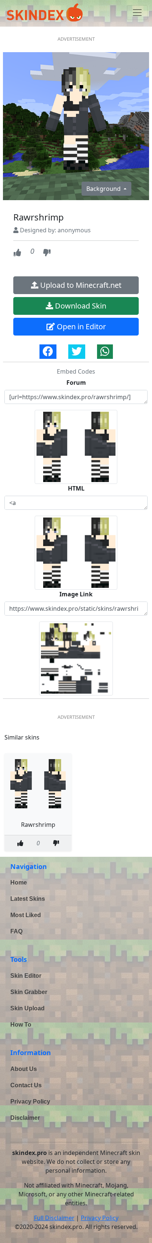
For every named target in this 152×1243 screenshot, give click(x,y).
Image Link (76, 594)
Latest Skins (27, 899)
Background (104, 189)
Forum (76, 382)
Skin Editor (25, 976)
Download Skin (79, 306)
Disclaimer (25, 1118)
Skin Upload (27, 1008)
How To (20, 1024)
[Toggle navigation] (137, 12)
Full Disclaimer (54, 1218)
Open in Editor (80, 326)
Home (18, 882)
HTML (76, 488)
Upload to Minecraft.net (79, 285)
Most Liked (25, 915)
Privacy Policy (30, 1101)
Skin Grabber (28, 992)
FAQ (16, 931)
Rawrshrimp (38, 825)
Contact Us (26, 1085)
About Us (23, 1069)
